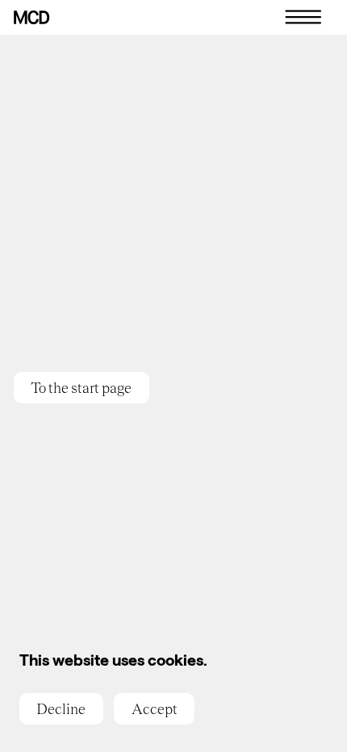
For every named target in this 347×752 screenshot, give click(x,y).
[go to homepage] (32, 17)
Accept (155, 708)
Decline (61, 708)
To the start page (81, 387)
